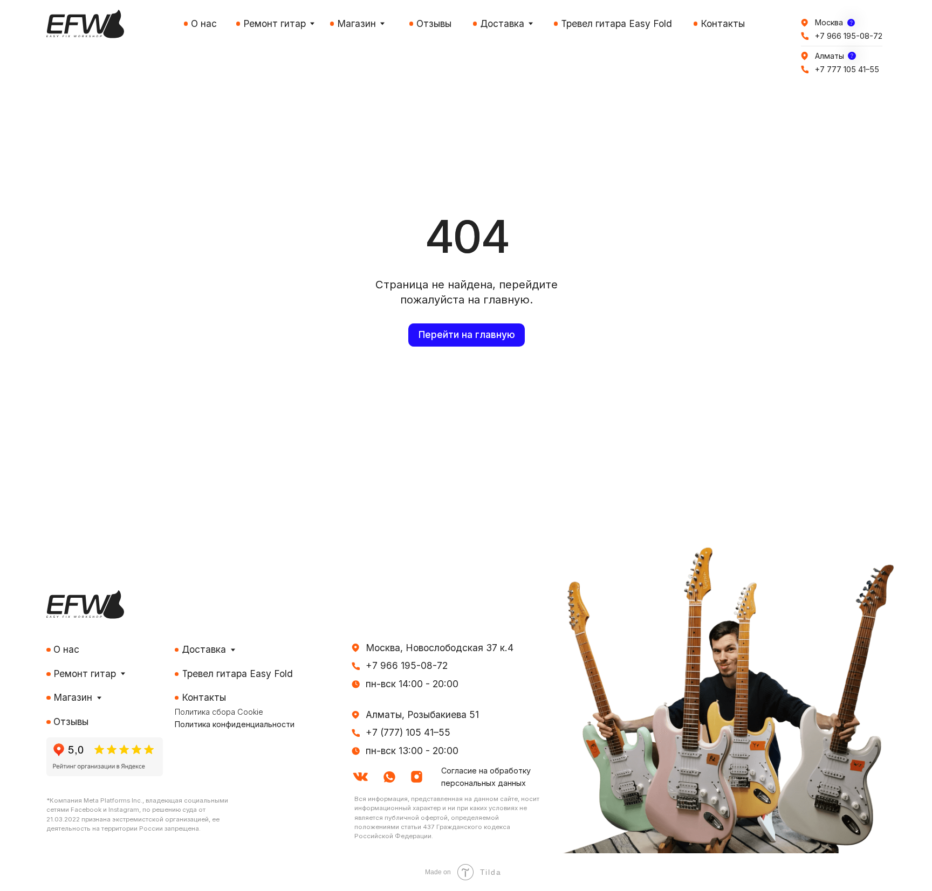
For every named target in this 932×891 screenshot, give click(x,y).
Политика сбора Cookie (219, 711)
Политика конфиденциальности (234, 724)
